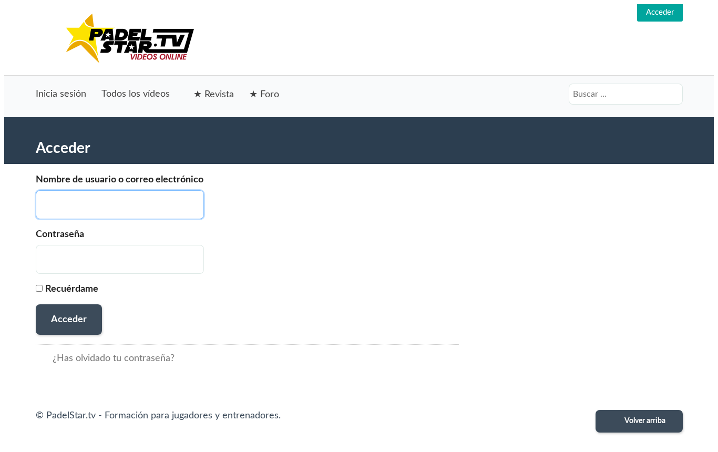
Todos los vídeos (135, 94)
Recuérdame (71, 289)
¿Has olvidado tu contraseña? (114, 358)
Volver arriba (644, 421)
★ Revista (213, 94)
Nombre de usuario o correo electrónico (119, 179)
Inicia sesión (61, 94)
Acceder (660, 12)
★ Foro (264, 94)
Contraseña (60, 234)
